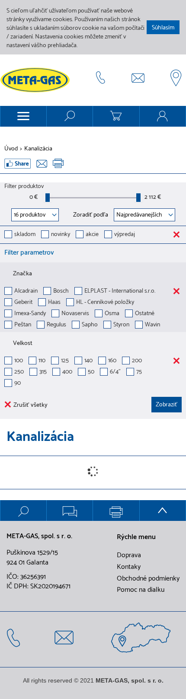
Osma (112, 314)
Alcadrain (26, 291)
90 (17, 383)
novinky (60, 234)
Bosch (61, 291)
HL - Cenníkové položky (105, 302)
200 (137, 361)
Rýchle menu (136, 537)
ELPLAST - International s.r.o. (119, 291)
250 (19, 372)
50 (91, 372)
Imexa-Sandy (30, 314)
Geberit (23, 302)
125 (65, 361)
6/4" (115, 372)
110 (41, 361)
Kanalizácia (38, 149)
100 (18, 361)
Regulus (56, 325)
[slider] (47, 197)
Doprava (129, 555)
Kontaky (129, 567)
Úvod (11, 149)
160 (112, 361)
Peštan (22, 325)
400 (67, 372)
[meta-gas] (37, 80)
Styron (121, 325)
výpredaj (124, 234)
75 (139, 372)
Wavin (152, 325)
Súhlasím (163, 28)
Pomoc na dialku (140, 590)
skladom (24, 234)
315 (43, 372)
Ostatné (144, 314)
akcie (92, 234)
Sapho (90, 325)
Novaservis (75, 314)
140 (88, 361)
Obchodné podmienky (148, 578)
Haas (54, 302)
